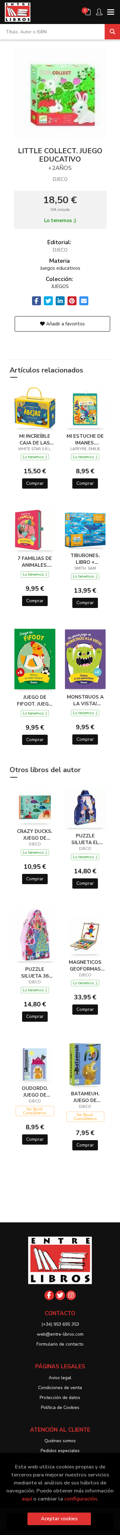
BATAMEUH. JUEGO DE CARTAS (85, 1097)
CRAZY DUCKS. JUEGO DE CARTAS (34, 834)
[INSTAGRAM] (71, 1295)
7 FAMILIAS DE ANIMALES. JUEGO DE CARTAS (35, 561)
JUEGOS (60, 286)
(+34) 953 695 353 (60, 1324)
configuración (80, 1498)
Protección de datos (60, 1398)
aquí (27, 1498)
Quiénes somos (60, 1441)
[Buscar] (112, 31)
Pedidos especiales (60, 1451)
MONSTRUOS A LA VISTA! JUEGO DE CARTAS (85, 700)
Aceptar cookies (59, 1518)
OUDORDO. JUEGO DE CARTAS (35, 1091)
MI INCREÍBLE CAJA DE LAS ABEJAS (34, 439)
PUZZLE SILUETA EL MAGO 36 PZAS (85, 839)
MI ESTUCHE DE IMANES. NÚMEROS (85, 439)
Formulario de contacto (60, 1344)
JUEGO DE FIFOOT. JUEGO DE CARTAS (34, 700)
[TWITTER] (60, 1295)
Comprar (35, 483)
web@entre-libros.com (60, 1334)
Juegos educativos (60, 268)
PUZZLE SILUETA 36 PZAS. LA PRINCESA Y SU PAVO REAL (35, 972)
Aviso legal (60, 1378)
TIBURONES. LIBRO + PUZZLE (85, 558)
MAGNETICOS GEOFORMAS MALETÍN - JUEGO (85, 965)
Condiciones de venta (60, 1388)
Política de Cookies (60, 1407)
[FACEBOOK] (49, 1295)
